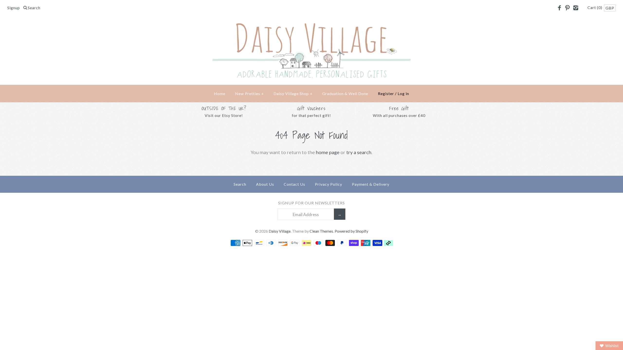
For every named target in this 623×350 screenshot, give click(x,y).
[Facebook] (559, 8)
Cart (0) (595, 7)
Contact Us (294, 184)
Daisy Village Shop (293, 93)
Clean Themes (321, 231)
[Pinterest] (567, 8)
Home (219, 93)
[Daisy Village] (311, 24)
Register (386, 93)
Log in (403, 93)
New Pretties (249, 93)
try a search (358, 152)
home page (327, 152)
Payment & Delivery (370, 184)
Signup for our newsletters (311, 203)
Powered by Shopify (351, 231)
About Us (265, 184)
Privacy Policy (328, 184)
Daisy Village (280, 231)
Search (240, 184)
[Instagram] (575, 8)
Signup (13, 7)
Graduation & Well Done (345, 93)
